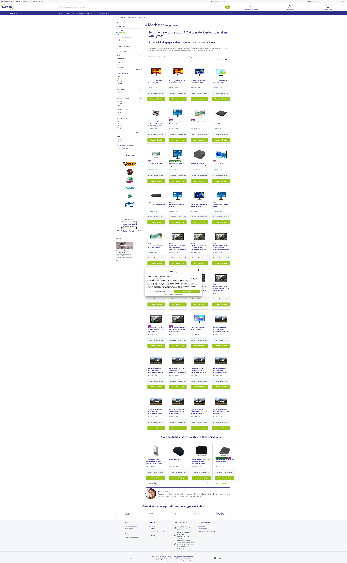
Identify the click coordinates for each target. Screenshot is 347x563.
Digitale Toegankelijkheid (163, 560)
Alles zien (139, 70)
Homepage (121, 17)
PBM (73, 13)
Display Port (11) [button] (122, 78)
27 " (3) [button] (120, 130)
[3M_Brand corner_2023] (130, 180)
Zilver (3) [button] (120, 141)
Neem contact (129, 528)
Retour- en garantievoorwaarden (163, 558)
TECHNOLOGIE (132, 17)
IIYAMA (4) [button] (120, 65)
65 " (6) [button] (120, 121)
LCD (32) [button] (120, 92)
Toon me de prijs (156, 99)
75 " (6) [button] (120, 123)
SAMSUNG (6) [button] (121, 62)
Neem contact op (312, 1)
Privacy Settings (179, 560)
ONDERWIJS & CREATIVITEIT (84, 13)
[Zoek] (227, 7)
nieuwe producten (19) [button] (123, 49)
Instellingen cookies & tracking (158, 531)
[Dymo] (130, 188)
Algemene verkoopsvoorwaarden (162, 556)
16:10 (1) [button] (120, 103)
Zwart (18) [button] (120, 139)
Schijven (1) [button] (123, 40)
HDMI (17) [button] (120, 76)
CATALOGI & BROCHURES (101, 13)
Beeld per (151, 483)
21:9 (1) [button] (120, 105)
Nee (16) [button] (120, 114)
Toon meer (197, 57)
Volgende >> (224, 483)
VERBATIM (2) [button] (121, 67)
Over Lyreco (152, 526)
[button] (251, 8)
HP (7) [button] (119, 60)
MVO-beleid (201, 526)
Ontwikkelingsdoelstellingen (206, 531)
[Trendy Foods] (130, 196)
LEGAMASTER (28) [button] (122, 58)
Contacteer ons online (129, 231)
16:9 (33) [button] (120, 101)
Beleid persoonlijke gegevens (184, 558)
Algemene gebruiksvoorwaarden (184, 556)
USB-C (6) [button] (120, 81)
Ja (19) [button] (119, 112)
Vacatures (152, 528)
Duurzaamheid (202, 528)
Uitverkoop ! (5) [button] (122, 51)
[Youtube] (215, 558)
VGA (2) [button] (120, 83)
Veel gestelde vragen (131, 526)
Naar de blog (119, 260)
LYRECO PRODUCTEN (64, 13)
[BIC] (130, 164)
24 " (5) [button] (120, 128)
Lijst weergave (229, 59)
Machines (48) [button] (122, 35)
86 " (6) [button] (120, 125)
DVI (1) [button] (119, 85)
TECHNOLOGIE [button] (121, 32)
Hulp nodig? (129, 219)
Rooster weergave (226, 59)
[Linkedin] (220, 558)
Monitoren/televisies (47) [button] (126, 37)
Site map (188, 560)
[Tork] (130, 204)
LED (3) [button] (119, 94)
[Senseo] (130, 172)
